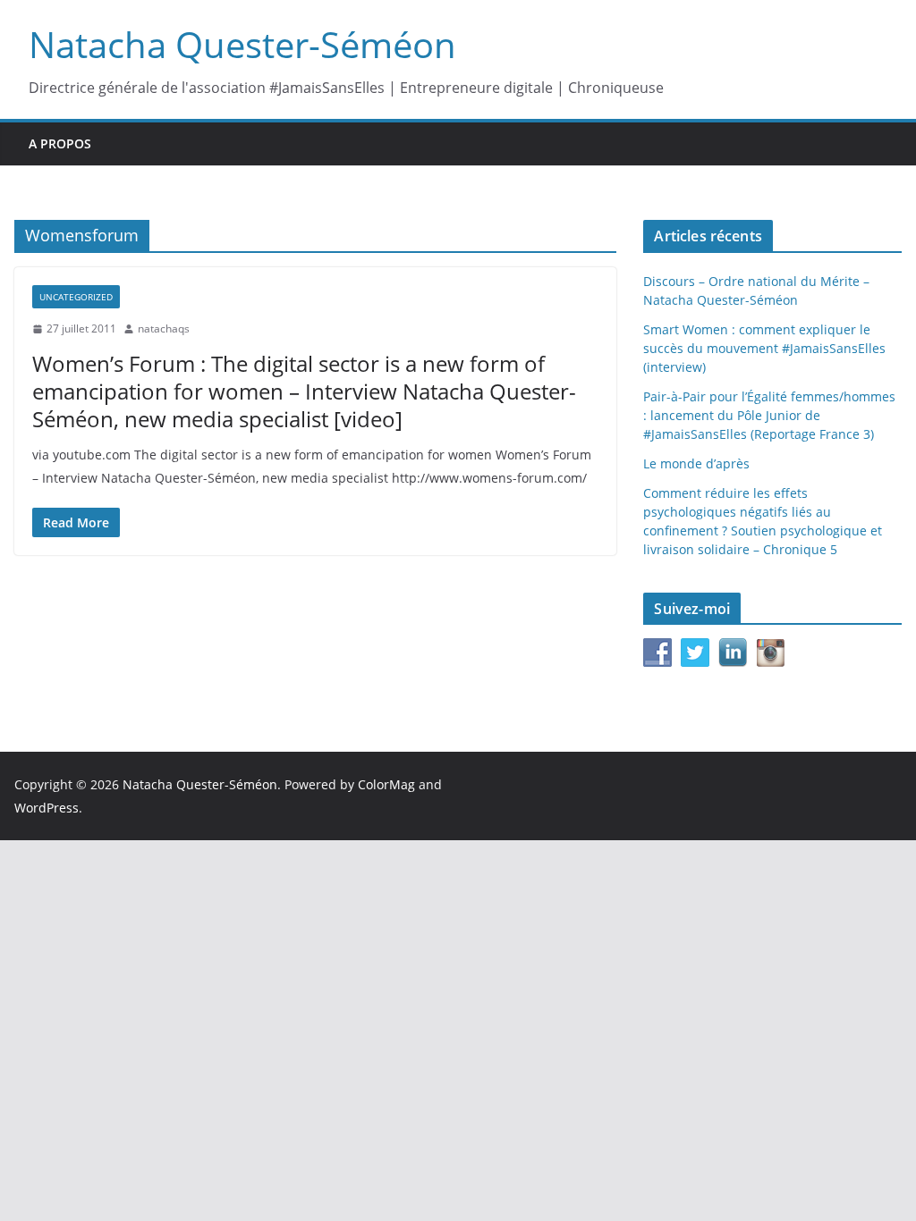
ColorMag (386, 784)
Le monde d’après (696, 463)
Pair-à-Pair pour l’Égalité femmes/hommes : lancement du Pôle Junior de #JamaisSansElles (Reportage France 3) (769, 415)
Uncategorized (76, 297)
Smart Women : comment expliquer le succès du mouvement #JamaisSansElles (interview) (764, 348)
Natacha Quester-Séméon (242, 44)
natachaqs (164, 328)
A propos (60, 143)
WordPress (46, 807)
